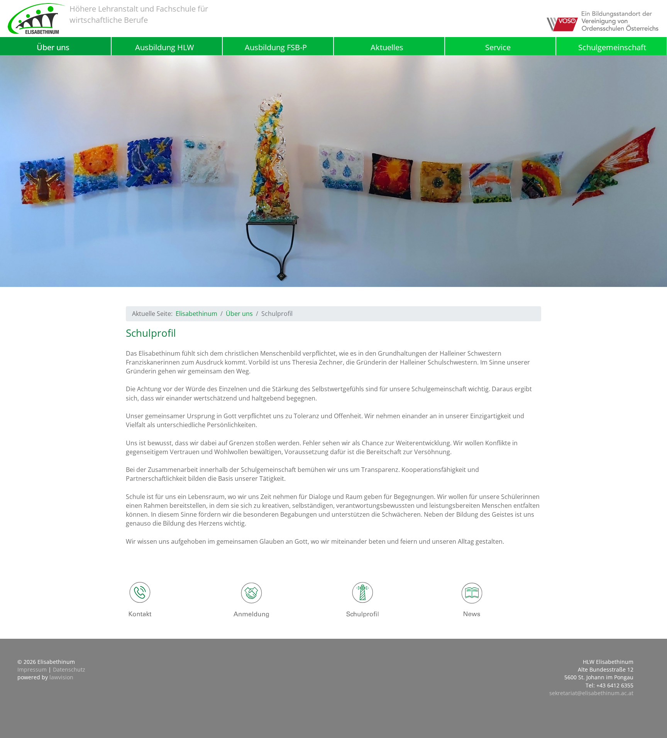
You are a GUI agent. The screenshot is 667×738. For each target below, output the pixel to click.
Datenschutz (69, 669)
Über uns (53, 47)
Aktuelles (387, 47)
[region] (333, 171)
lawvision (61, 677)
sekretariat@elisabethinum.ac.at (591, 693)
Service (498, 47)
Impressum (32, 669)
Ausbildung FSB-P (276, 47)
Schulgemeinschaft (612, 47)
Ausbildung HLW (164, 47)
